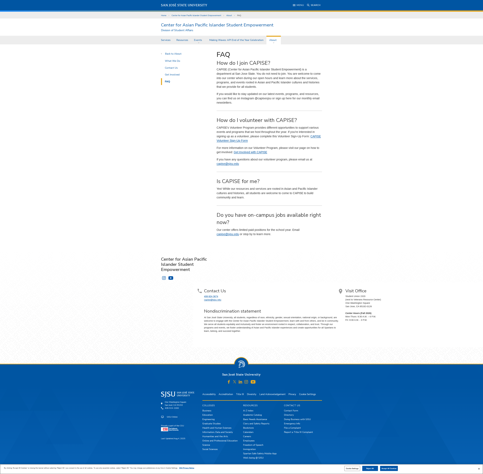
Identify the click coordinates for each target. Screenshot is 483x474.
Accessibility (209, 394)
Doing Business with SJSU (297, 419)
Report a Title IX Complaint (298, 432)
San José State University (184, 5)
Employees (249, 440)
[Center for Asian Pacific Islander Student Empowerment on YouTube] (171, 278)
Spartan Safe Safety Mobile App (260, 453)
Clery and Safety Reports (256, 423)
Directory (289, 414)
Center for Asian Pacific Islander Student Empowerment (196, 15)
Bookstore (248, 427)
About (229, 15)
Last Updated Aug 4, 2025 (173, 438)
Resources (182, 40)
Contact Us (171, 68)
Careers (247, 436)
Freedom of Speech (253, 444)
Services (166, 40)
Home (163, 15)
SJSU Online (172, 417)
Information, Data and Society (217, 432)
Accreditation (226, 394)
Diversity (251, 394)
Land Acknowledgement (272, 394)
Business (206, 410)
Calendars (248, 432)
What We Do (172, 61)
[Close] (479, 469)
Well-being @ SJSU (253, 457)
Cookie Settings (307, 394)
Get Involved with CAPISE (250, 152)
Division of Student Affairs (177, 30)
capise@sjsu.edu (228, 163)
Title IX (240, 394)
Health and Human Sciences (216, 427)
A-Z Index (248, 410)
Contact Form (291, 410)
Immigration (249, 449)
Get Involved (172, 74)
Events (198, 40)
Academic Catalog (252, 414)
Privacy (292, 394)
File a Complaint (292, 427)
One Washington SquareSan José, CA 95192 (175, 403)
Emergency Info (292, 423)
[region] (241, 469)
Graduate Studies (211, 423)
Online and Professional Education (220, 440)
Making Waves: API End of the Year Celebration (236, 40)
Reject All (370, 468)
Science (206, 444)
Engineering (208, 419)
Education (207, 414)
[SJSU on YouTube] (253, 381)
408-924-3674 (211, 296)
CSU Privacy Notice (186, 468)
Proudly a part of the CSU (172, 425)
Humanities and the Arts (215, 436)
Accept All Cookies (388, 468)
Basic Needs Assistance (255, 419)
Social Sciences (210, 449)
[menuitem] (165, 40)
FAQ (167, 81)
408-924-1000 (172, 408)
